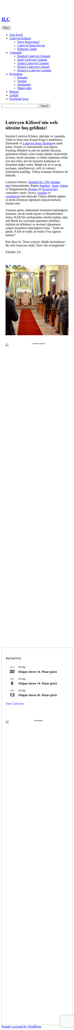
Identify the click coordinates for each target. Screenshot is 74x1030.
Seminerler (24, 84)
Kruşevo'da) (49, 189)
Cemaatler (15, 52)
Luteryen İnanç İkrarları (37, 143)
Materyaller (24, 88)
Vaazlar (22, 81)
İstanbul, (45, 185)
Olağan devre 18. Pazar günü (37, 672)
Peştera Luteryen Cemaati (33, 66)
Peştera (33, 189)
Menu (6, 27)
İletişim (14, 91)
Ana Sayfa (16, 34)
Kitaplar (22, 77)
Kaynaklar (15, 74)
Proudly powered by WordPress (21, 1026)
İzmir (55, 185)
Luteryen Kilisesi (20, 38)
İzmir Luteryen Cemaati (32, 59)
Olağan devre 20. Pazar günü (37, 695)
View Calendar (15, 703)
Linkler (14, 95)
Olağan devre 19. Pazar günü (37, 683)
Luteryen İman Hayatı (31, 45)
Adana (64, 185)
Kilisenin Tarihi (27, 49)
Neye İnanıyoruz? (28, 42)
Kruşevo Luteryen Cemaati (34, 70)
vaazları (42, 192)
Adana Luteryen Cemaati (33, 63)
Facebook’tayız (19, 98)
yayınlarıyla (13, 196)
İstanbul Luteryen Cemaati (33, 56)
